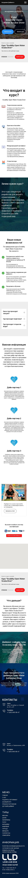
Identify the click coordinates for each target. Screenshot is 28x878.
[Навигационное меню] (25, 2)
